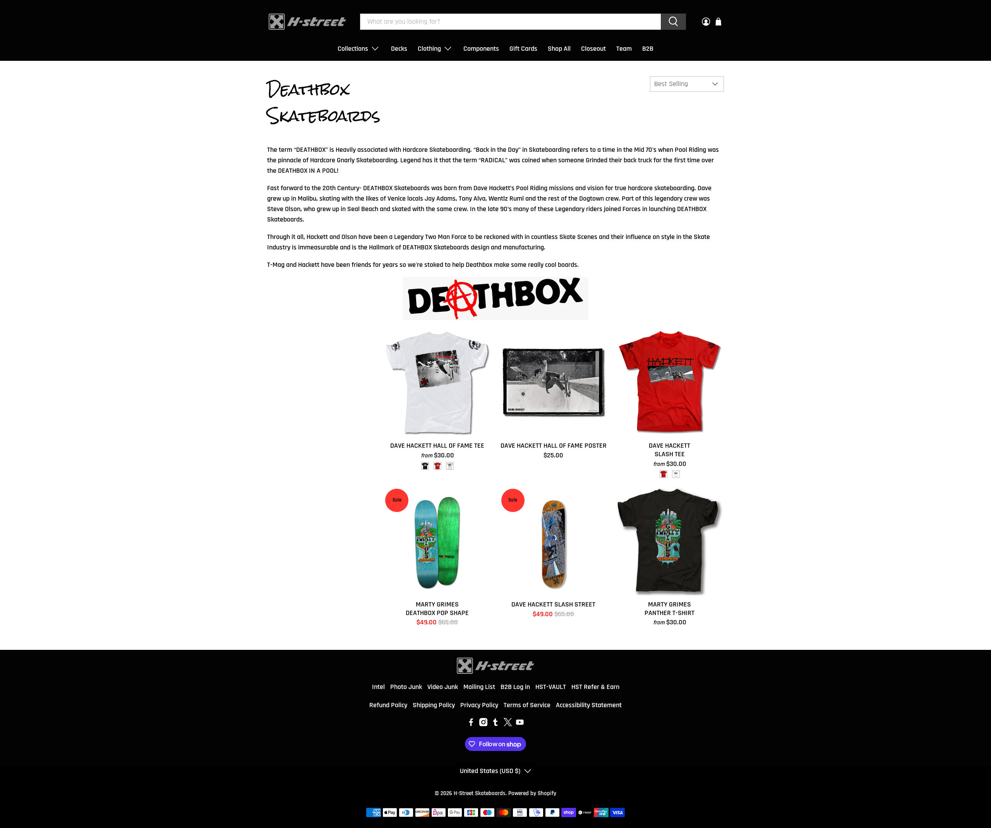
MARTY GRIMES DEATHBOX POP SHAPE (437, 608)
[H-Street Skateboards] (307, 22)
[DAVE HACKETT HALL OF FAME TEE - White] (450, 466)
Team (624, 48)
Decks (399, 48)
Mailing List (479, 686)
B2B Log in (515, 686)
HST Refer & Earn (595, 686)
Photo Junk (406, 686)
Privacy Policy (479, 705)
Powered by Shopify (532, 793)
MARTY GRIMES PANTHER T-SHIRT (669, 608)
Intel (378, 686)
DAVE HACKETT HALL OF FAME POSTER (554, 445)
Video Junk (442, 686)
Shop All (559, 48)
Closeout (593, 48)
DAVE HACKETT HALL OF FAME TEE (437, 445)
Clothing (429, 48)
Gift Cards (523, 48)
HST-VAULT (550, 686)
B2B (647, 48)
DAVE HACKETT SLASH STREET (553, 604)
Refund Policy (388, 705)
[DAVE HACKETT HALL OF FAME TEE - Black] (425, 466)
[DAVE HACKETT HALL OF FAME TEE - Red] (437, 466)
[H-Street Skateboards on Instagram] (483, 724)
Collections (353, 48)
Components (481, 48)
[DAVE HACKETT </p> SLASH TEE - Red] (663, 474)
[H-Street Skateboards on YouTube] (520, 724)
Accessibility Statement (589, 705)
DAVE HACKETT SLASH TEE (669, 449)
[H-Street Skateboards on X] (508, 724)
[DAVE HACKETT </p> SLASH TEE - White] (676, 474)
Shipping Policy (434, 705)
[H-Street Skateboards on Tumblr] (495, 724)
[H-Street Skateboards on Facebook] (471, 724)
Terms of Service (527, 705)
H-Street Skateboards (480, 793)
